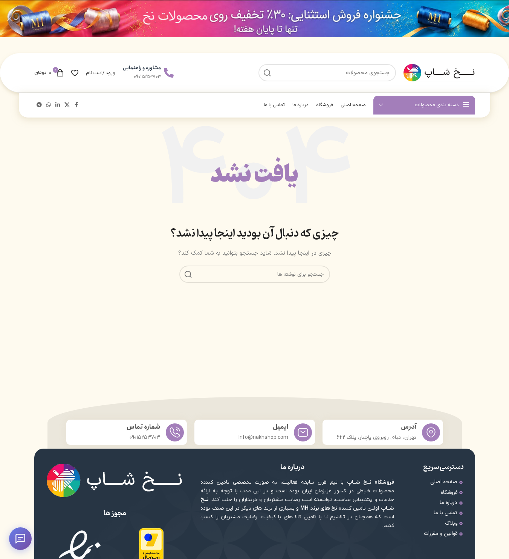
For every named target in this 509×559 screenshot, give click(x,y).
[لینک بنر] (254, 18)
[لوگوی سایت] (439, 72)
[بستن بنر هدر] (9, 18)
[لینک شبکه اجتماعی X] (67, 105)
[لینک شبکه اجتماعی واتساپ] (48, 105)
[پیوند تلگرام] (39, 105)
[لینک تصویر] (151, 545)
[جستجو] (188, 274)
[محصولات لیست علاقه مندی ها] (74, 72)
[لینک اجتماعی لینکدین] (57, 105)
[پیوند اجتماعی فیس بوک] (76, 105)
